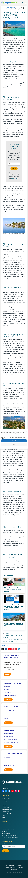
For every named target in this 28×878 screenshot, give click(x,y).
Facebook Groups (6, 813)
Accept (14, 441)
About (3, 817)
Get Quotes (8, 699)
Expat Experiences (6, 801)
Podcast (4, 805)
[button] (26, 431)
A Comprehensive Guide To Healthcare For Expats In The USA (12, 588)
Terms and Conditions (10, 865)
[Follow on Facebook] (6, 649)
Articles (6, 633)
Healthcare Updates (7, 809)
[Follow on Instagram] (12, 649)
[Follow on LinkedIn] (19, 649)
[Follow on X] (2, 649)
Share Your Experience (7, 803)
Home (4, 7)
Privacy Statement (16, 446)
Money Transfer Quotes (8, 827)
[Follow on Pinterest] (16, 649)
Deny (14, 444)
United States (11, 7)
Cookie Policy (9, 446)
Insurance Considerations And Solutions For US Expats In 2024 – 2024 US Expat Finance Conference (14, 606)
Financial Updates (6, 807)
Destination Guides (7, 799)
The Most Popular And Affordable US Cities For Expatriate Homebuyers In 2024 (13, 625)
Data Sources (14, 869)
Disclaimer (20, 865)
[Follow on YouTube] (9, 649)
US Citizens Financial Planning (9, 835)
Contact (4, 815)
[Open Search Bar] (22, 3)
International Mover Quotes (9, 829)
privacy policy (15, 178)
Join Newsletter (6, 811)
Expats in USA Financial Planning (10, 837)
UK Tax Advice (5, 831)
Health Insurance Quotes (8, 825)
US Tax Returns (6, 833)
